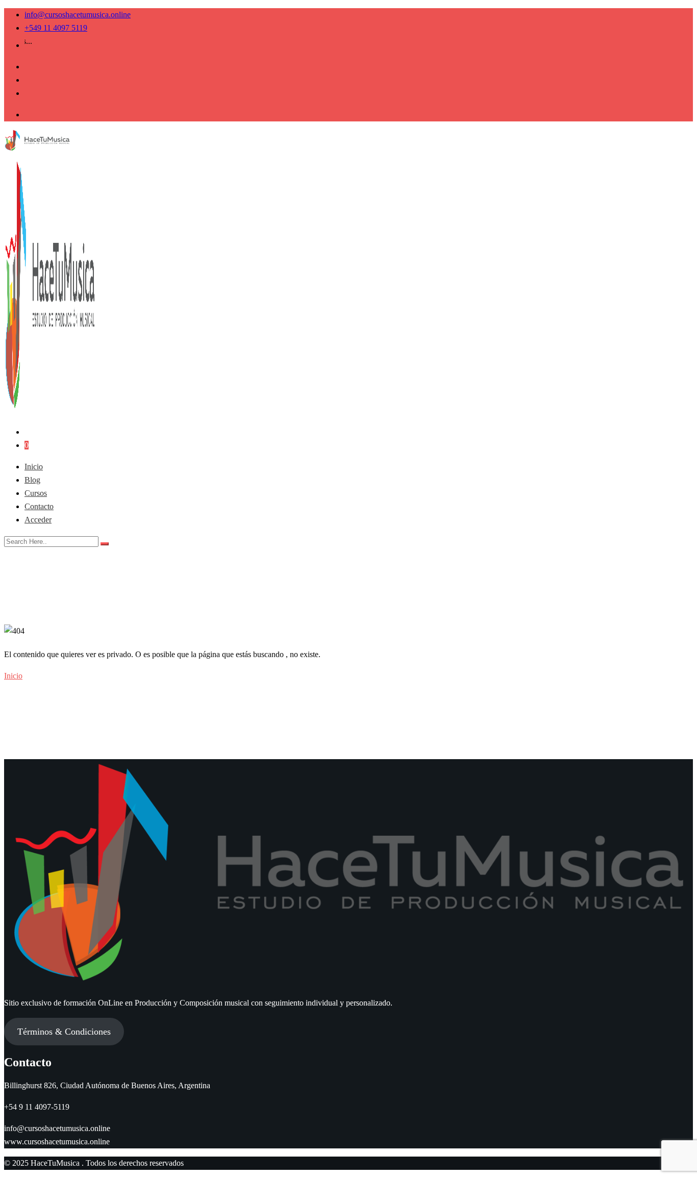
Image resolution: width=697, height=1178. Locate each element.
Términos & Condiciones (64, 1031)
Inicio (33, 466)
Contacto (39, 506)
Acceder (38, 519)
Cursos (35, 493)
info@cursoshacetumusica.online (77, 14)
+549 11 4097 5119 (55, 27)
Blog (32, 479)
